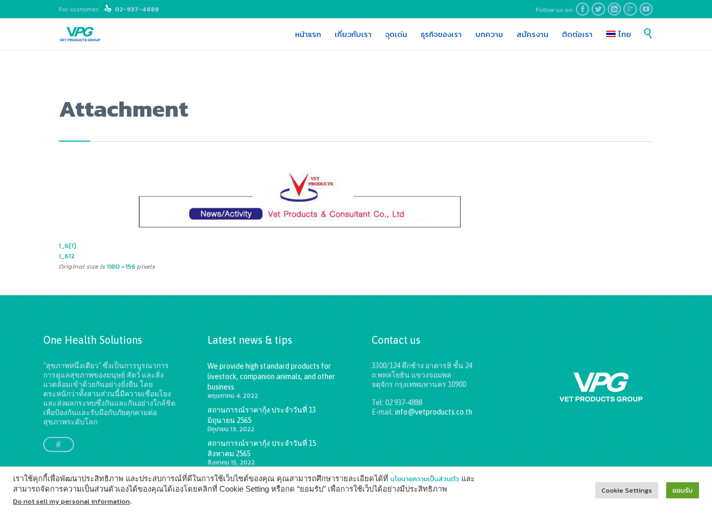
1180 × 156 (121, 266)
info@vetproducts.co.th (433, 412)
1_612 (67, 256)
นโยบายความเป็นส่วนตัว (424, 479)
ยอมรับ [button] (682, 490)
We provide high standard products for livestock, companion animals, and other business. (271, 376)
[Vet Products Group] (80, 34)
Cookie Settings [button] (626, 490)
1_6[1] (67, 245)
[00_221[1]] (356, 201)
